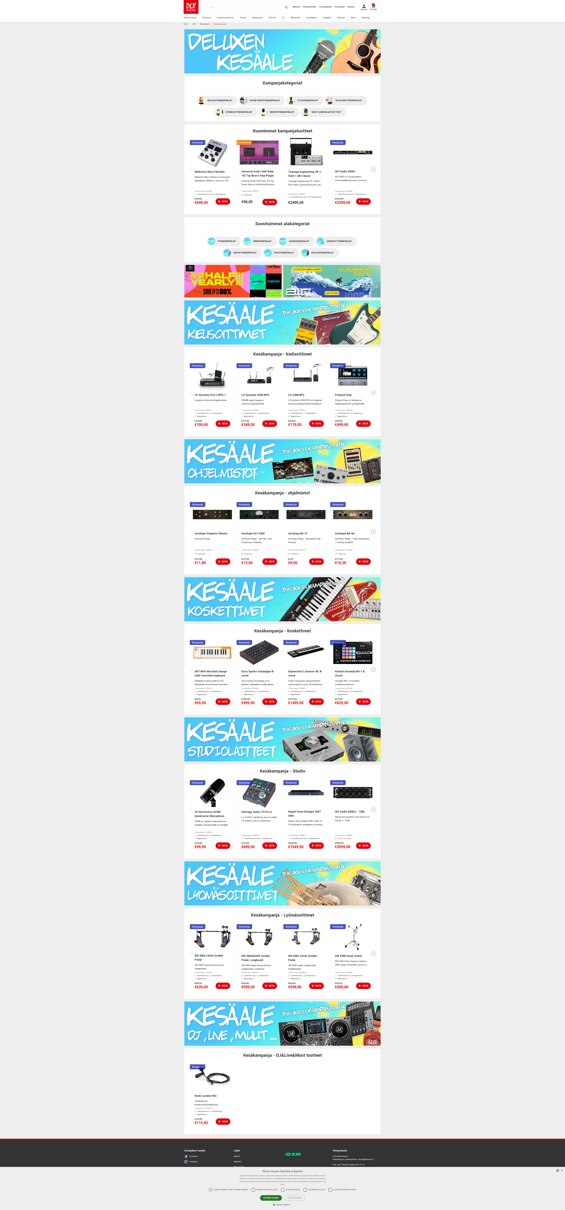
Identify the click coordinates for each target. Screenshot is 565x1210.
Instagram (193, 1161)
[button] (282, 1204)
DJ (283, 17)
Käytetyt (366, 17)
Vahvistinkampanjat (245, 252)
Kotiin (186, 24)
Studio (243, 17)
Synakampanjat (227, 241)
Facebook (193, 1156)
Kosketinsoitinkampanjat (265, 100)
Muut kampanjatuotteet (326, 112)
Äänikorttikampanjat (339, 241)
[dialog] (282, 1188)
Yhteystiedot (310, 6)
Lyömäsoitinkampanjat (239, 112)
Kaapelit (327, 17)
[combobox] (557, 1170)
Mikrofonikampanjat (282, 112)
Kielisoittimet (190, 17)
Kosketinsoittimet (225, 17)
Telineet (341, 17)
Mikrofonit (295, 17)
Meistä (296, 6)
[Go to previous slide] (191, 169)
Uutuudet (340, 6)
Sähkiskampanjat (299, 241)
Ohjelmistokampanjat (348, 100)
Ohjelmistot (257, 17)
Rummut (206, 17)
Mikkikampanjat (262, 241)
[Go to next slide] (373, 169)
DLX (194, 24)
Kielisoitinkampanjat (219, 100)
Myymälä (237, 1161)
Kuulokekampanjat (322, 252)
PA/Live (272, 17)
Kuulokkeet (311, 17)
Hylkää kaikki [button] (294, 1198)
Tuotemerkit (326, 6)
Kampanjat (204, 24)
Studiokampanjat (307, 100)
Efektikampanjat (284, 252)
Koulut (351, 6)
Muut (353, 17)
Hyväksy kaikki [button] (271, 1198)
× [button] (562, 1170)
